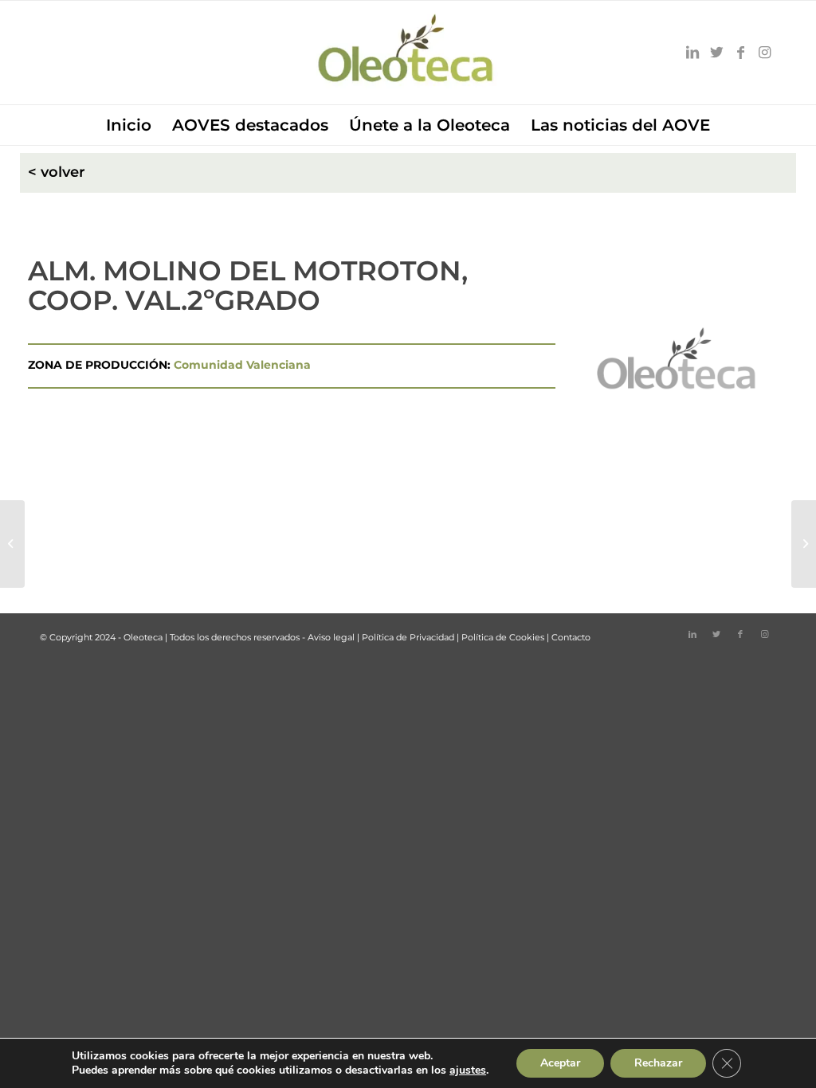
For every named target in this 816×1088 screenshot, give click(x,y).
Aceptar (560, 1062)
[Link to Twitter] (716, 53)
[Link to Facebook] (740, 53)
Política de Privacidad (408, 637)
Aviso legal (331, 637)
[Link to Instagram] (764, 53)
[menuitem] (129, 125)
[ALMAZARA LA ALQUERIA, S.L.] (12, 544)
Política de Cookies (502, 637)
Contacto (570, 637)
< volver (56, 172)
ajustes (467, 1070)
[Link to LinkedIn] (692, 53)
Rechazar (658, 1062)
